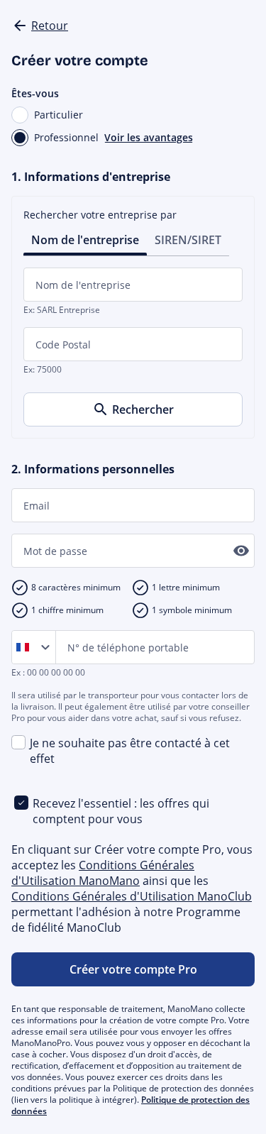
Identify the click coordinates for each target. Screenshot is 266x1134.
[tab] (85, 238)
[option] (25, 647)
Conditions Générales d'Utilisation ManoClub (131, 896)
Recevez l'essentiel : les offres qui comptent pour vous (121, 811)
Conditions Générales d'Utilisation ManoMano (102, 872)
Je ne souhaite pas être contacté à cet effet (130, 750)
